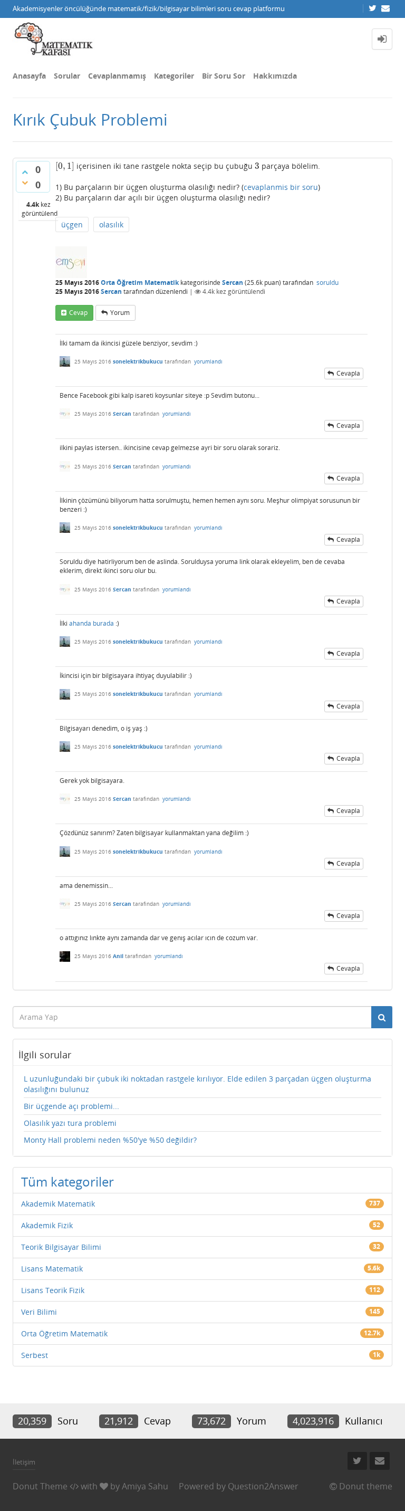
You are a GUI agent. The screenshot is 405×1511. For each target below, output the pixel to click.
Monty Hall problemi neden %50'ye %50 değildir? (110, 1140)
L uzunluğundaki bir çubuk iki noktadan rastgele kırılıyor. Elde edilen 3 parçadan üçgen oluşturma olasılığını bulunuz (197, 1084)
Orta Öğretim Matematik (140, 282)
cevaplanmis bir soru (281, 187)
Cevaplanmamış (117, 76)
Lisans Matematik (52, 1269)
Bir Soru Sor (223, 76)
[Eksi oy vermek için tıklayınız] (25, 182)
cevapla (348, 373)
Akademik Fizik (47, 1225)
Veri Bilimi (39, 1312)
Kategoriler (174, 76)
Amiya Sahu (145, 1486)
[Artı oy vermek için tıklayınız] (25, 172)
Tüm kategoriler (67, 1181)
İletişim (24, 1462)
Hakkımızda (275, 76)
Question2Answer (263, 1486)
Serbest (34, 1355)
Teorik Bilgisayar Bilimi (61, 1247)
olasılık (111, 224)
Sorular (67, 76)
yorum (120, 312)
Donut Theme (40, 1486)
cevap (78, 312)
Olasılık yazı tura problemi (70, 1123)
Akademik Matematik (58, 1204)
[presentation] (64, 166)
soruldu (327, 282)
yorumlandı (208, 361)
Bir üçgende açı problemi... (71, 1106)
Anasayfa (29, 76)
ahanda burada (91, 623)
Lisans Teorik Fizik (52, 1290)
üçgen (72, 224)
